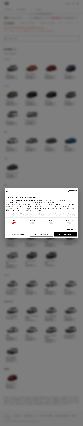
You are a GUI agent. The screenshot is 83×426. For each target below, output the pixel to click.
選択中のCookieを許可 (41, 234)
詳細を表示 (70, 229)
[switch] (32, 223)
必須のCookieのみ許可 (18, 234)
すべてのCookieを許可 (65, 234)
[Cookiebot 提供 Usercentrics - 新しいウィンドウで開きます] (70, 191)
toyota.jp (19, 200)
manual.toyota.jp (29, 200)
